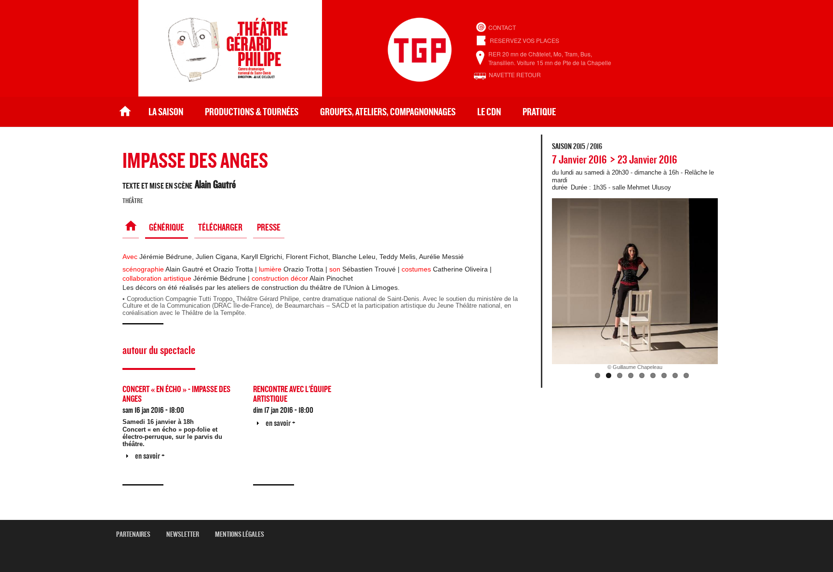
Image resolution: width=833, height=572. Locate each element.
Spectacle (130, 227)
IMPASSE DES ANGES (195, 161)
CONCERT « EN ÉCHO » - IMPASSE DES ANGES (176, 394)
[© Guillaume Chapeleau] (635, 281)
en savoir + (150, 456)
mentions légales (243, 534)
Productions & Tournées (251, 112)
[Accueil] (230, 94)
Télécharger (220, 227)
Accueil (125, 112)
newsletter (186, 534)
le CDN (489, 112)
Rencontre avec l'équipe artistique (292, 394)
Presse (269, 227)
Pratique (539, 112)
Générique (166, 227)
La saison (165, 112)
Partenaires (136, 534)
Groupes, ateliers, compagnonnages (388, 112)
